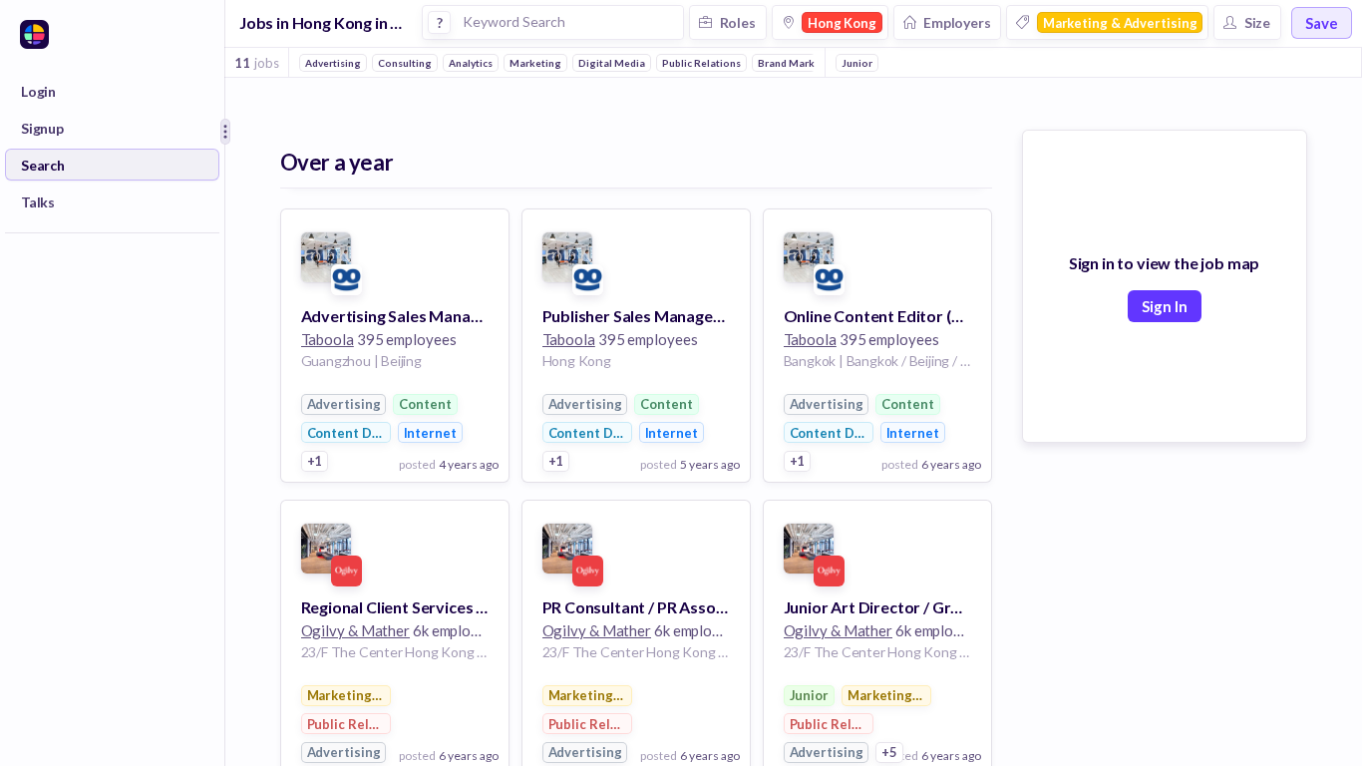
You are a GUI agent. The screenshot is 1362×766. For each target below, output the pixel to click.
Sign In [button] (1165, 306)
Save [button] (1321, 23)
